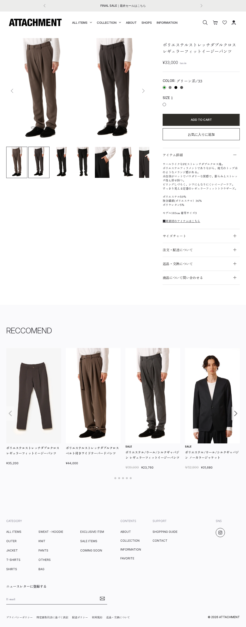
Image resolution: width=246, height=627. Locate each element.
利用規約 (97, 617)
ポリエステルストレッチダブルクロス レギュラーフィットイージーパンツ (32, 450)
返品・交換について (118, 617)
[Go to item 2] (38, 162)
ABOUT (131, 22)
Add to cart (201, 120)
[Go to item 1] (16, 162)
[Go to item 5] (105, 162)
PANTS (43, 550)
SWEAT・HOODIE (50, 532)
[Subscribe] (102, 598)
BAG (41, 569)
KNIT (41, 541)
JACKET (12, 550)
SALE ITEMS (88, 541)
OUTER (11, 541)
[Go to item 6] (127, 162)
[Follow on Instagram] (220, 532)
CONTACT (160, 540)
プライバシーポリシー (19, 617)
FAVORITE (127, 558)
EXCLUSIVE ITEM (92, 532)
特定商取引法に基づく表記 (52, 617)
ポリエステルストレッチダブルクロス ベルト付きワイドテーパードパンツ (92, 450)
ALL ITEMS (79, 22)
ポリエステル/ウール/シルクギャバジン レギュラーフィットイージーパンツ (152, 455)
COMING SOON (91, 550)
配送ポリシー (80, 617)
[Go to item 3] (61, 162)
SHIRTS (11, 569)
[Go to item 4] (83, 162)
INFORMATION (167, 22)
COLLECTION (107, 22)
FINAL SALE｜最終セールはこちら (123, 5)
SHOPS (146, 22)
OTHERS (44, 560)
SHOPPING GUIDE (165, 532)
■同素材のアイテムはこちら (181, 221)
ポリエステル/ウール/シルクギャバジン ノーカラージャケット (212, 455)
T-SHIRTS (13, 560)
